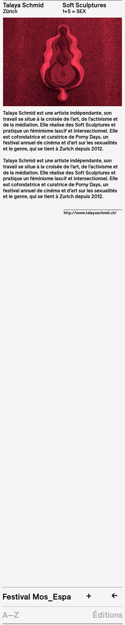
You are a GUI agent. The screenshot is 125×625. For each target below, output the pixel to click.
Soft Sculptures (84, 5)
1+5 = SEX (74, 11)
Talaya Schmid (23, 5)
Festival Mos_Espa (36, 597)
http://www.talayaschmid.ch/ (90, 212)
